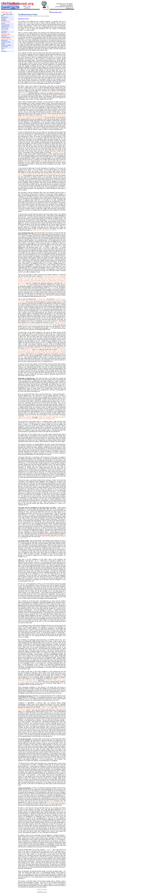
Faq (7, 14)
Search (4, 14)
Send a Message (4, 46)
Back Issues (3, 32)
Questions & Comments (6, 45)
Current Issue (4, 31)
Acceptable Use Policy (6, 41)
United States (4, 35)
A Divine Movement (5, 24)
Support (3, 43)
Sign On (3, 48)
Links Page (3, 51)
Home (2, 15)
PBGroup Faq (4, 40)
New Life (3, 23)
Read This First (4, 17)
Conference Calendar (5, 37)
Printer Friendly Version (56, 12)
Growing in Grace (5, 26)
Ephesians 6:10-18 (23, 18)
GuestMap (3, 18)
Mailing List (4, 20)
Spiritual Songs (4, 28)
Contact (10, 14)
